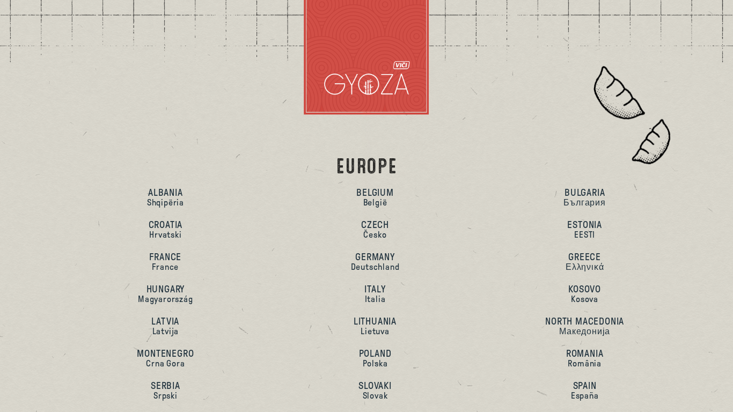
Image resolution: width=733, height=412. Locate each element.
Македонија (584, 326)
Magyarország (165, 294)
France (165, 261)
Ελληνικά (585, 261)
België (375, 197)
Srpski (165, 390)
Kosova (584, 294)
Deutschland (375, 261)
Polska (375, 358)
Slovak (375, 390)
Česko (375, 229)
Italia (374, 294)
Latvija (165, 326)
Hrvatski (166, 229)
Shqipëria (165, 197)
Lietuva (375, 326)
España (585, 390)
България (584, 197)
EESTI (584, 229)
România (585, 358)
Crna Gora (165, 358)
